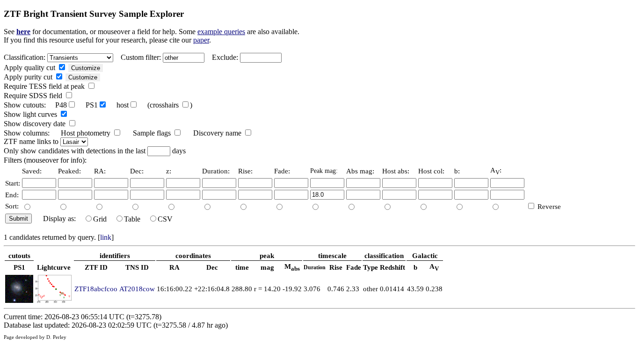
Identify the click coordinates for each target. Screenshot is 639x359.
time (242, 267)
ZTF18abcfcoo (95, 289)
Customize (85, 68)
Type (370, 267)
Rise (335, 267)
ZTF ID (96, 267)
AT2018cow (137, 289)
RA (174, 267)
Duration (315, 267)
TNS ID (137, 267)
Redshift (392, 267)
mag (267, 267)
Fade (353, 267)
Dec (212, 267)
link (105, 237)
